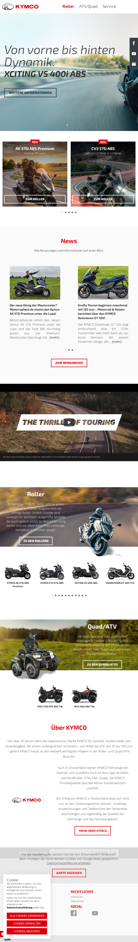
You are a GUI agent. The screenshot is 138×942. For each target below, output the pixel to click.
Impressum (77, 896)
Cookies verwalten (27, 923)
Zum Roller (103, 199)
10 (82, 596)
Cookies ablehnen (27, 931)
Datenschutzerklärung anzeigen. (69, 863)
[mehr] (54, 337)
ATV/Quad (88, 6)
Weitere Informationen (30, 105)
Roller (68, 6)
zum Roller (34, 199)
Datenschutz (77, 901)
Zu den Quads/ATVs (102, 664)
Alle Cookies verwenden (27, 916)
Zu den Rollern (35, 541)
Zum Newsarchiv (69, 363)
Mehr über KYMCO (93, 831)
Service (109, 6)
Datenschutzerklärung (19, 907)
